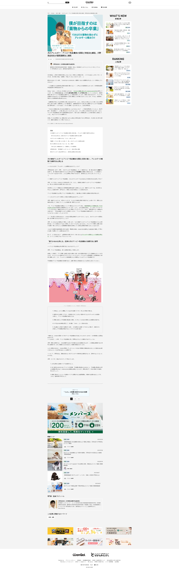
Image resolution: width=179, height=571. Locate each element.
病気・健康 (58, 13)
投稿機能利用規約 (87, 560)
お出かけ (128, 46)
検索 (67, 2)
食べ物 (128, 77)
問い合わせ (90, 561)
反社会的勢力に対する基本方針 (114, 560)
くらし (128, 33)
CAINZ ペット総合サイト (80, 561)
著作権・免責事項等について (98, 560)
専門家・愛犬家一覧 (99, 561)
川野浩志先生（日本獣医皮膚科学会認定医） (69, 501)
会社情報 (117, 561)
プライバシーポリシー (70, 560)
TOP (48, 13)
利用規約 (79, 560)
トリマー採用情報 (109, 561)
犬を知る (52, 13)
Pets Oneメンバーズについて (66, 561)
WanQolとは (61, 560)
